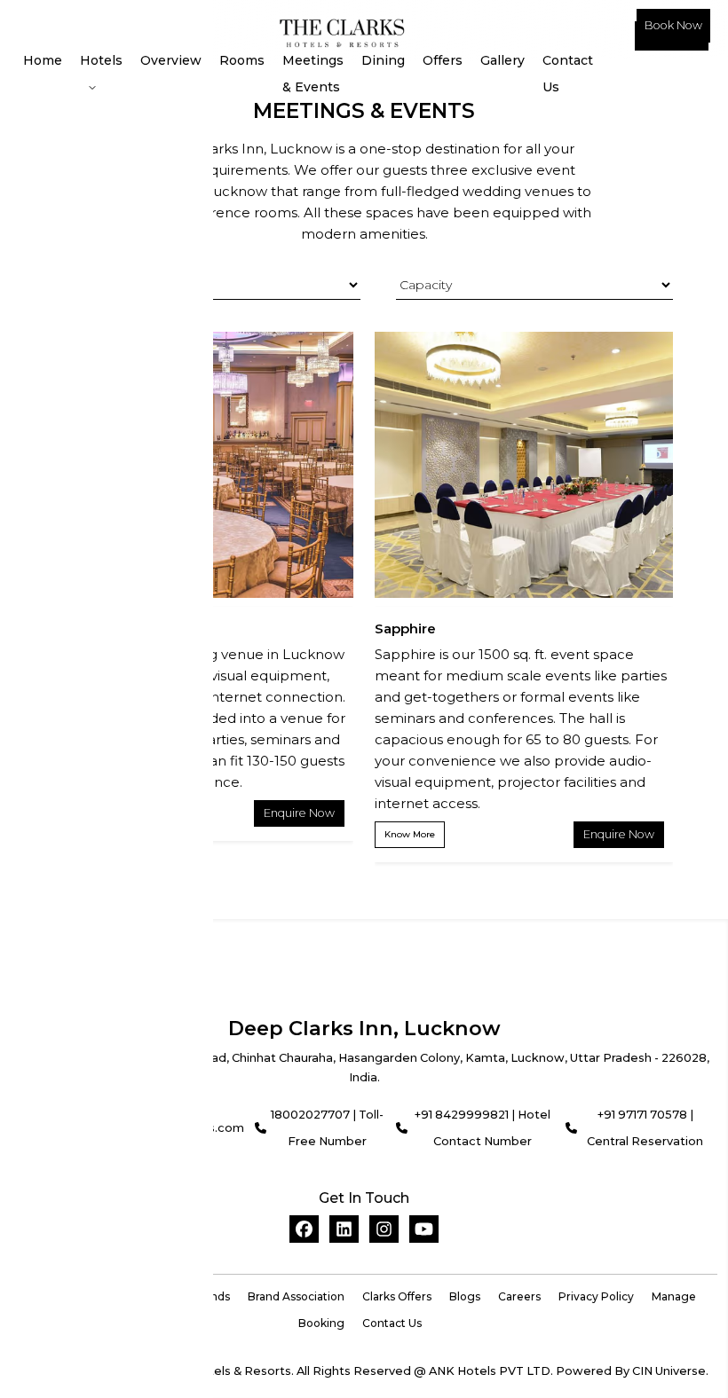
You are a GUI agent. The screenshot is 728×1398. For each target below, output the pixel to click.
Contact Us (567, 73)
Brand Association (296, 1296)
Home (42, 60)
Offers (443, 60)
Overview (171, 60)
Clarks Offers (396, 1296)
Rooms (242, 60)
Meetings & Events (313, 73)
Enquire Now (299, 813)
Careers (519, 1296)
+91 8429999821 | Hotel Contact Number (482, 1128)
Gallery (502, 60)
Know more (409, 834)
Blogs (464, 1296)
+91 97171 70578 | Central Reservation (645, 1128)
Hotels (101, 60)
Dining (383, 60)
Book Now (673, 25)
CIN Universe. (670, 1371)
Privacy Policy (596, 1296)
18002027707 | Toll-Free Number (327, 1128)
